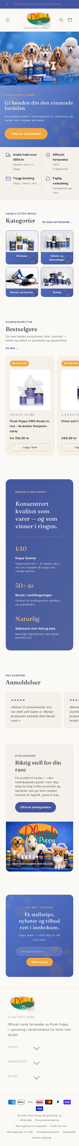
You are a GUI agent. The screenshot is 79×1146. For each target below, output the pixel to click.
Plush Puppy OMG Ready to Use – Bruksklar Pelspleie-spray (29, 426)
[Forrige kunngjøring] (7, 4)
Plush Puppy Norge (38, 1115)
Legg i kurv (30, 447)
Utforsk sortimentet (26, 134)
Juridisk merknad (41, 1137)
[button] (7, 20)
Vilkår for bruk (59, 1126)
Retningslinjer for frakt (20, 1132)
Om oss (13, 1076)
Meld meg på (39, 961)
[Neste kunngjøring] (72, 4)
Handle (13, 1047)
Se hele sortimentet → (57, 222)
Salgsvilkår (69, 1132)
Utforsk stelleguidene (35, 807)
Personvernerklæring (47, 1120)
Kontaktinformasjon (48, 1132)
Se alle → (12, 348)
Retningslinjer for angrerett (31, 1126)
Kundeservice (17, 1061)
